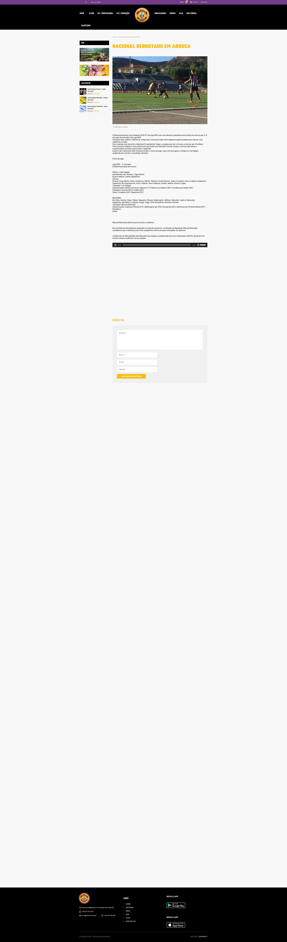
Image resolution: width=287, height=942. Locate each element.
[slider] (203, 245)
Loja (128, 918)
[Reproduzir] (115, 245)
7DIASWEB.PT (203, 936)
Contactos (131, 921)
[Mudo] (198, 245)
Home (128, 904)
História (129, 908)
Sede (128, 911)
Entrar (195, 2)
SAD (127, 914)
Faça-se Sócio (96, 2)
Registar (204, 2)
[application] (160, 245)
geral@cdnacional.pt (89, 915)
